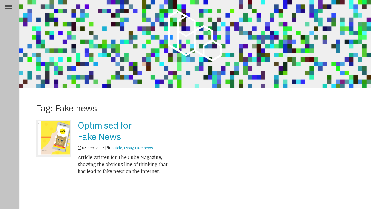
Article (116, 147)
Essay (128, 147)
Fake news (144, 147)
